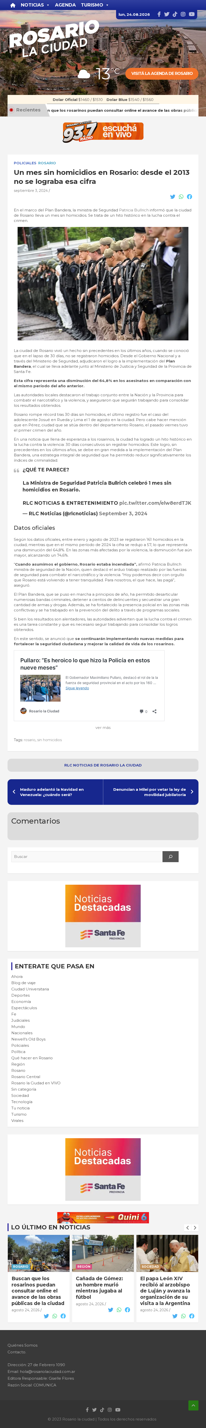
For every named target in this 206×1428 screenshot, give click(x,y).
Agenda (65, 5)
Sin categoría (23, 1089)
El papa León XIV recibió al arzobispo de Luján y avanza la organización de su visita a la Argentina (101, 1291)
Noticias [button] (32, 5)
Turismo (19, 1114)
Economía (21, 1001)
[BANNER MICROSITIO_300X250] (103, 887)
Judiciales (20, 1020)
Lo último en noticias (50, 1227)
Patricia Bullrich (133, 210)
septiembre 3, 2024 (31, 190)
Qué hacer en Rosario (32, 1058)
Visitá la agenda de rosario (162, 73)
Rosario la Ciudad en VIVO (36, 1083)
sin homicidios (49, 740)
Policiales (25, 163)
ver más (103, 727)
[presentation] (187, 1227)
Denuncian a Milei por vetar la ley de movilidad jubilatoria (149, 792)
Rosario (47, 163)
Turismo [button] (92, 5)
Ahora (17, 976)
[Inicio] (13, 5)
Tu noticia (20, 1108)
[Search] (171, 856)
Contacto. (17, 1352)
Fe (13, 1014)
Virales (17, 1120)
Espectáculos (24, 1007)
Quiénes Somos (22, 1345)
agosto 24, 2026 (25, 1304)
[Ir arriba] (193, 1405)
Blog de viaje (23, 982)
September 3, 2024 (123, 513)
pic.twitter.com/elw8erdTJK (155, 503)
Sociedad (20, 1095)
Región (18, 1064)
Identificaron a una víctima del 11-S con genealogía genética (166, 1285)
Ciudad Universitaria (30, 989)
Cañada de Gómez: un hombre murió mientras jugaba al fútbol (35, 1288)
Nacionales (21, 1032)
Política (18, 1051)
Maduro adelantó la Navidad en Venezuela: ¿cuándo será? (52, 792)
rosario (29, 740)
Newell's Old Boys (28, 1039)
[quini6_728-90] (103, 1214)
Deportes (20, 995)
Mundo (18, 1026)
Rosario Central (25, 1076)
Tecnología (21, 1101)
